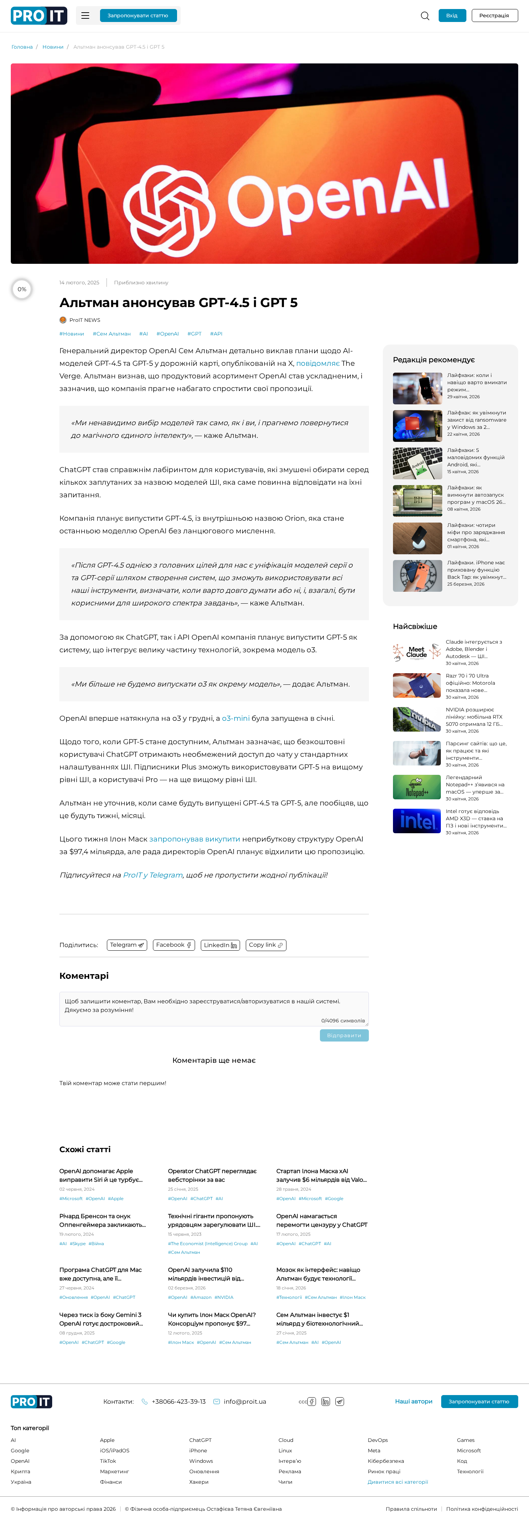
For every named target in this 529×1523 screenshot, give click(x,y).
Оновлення (204, 1471)
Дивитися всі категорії (398, 1482)
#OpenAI (168, 333)
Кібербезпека (386, 1461)
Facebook (311, 1401)
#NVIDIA (224, 1297)
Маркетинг (114, 1471)
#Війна (96, 1243)
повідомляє (318, 363)
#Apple (115, 1198)
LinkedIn (325, 1401)
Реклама (290, 1471)
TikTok (108, 1461)
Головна (22, 47)
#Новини (71, 333)
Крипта (20, 1471)
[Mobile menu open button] (85, 15)
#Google (334, 1198)
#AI (143, 333)
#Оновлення (73, 1297)
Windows (201, 1461)
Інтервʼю (290, 1461)
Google (20, 1450)
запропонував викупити (194, 839)
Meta (374, 1450)
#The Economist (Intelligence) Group (208, 1243)
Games (466, 1440)
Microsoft (469, 1450)
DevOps (378, 1440)
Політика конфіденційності (482, 1508)
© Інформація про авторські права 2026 (63, 1508)
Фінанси (111, 1482)
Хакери (199, 1482)
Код (462, 1461)
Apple (107, 1440)
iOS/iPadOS (115, 1450)
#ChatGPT (201, 1198)
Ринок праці (384, 1471)
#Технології (289, 1297)
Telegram (339, 1401)
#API (216, 333)
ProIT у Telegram (152, 875)
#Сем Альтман (112, 333)
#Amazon (201, 1297)
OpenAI (20, 1461)
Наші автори (414, 1401)
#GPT (194, 333)
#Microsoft (71, 1198)
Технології (470, 1471)
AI (13, 1440)
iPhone (198, 1450)
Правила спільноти (411, 1508)
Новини (53, 47)
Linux (285, 1450)
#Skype (78, 1243)
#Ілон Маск (353, 1297)
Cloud (286, 1440)
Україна (21, 1482)
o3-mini (236, 718)
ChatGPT (200, 1440)
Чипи (286, 1482)
